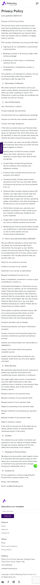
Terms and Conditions (9, 546)
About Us (4, 529)
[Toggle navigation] (37, 3)
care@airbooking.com (9, 568)
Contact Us (5, 533)
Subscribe (7, 516)
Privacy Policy (6, 550)
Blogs (3, 543)
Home (3, 526)
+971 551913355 (6, 565)
